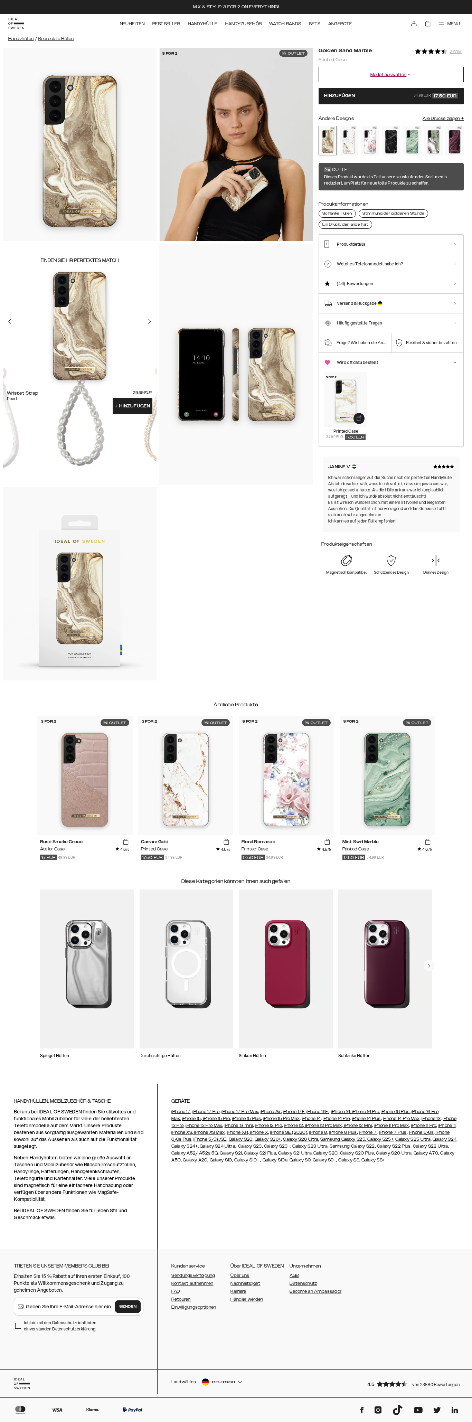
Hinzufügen (132, 406)
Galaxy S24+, (185, 1146)
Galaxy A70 (426, 1153)
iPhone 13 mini (239, 1125)
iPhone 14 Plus (366, 1118)
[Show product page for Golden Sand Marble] (328, 140)
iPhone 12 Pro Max (323, 1125)
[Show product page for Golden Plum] (454, 141)
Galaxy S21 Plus (260, 1153)
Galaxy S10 (221, 1160)
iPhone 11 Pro (423, 1125)
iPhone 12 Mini (357, 1125)
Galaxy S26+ (268, 1139)
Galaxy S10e (274, 1160)
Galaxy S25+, (380, 1139)
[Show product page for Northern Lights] (433, 141)
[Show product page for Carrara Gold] (349, 141)
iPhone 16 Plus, (395, 1111)
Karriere (238, 1291)
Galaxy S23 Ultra (310, 1146)
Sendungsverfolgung (193, 1275)
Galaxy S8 (348, 1160)
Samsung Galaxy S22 (352, 1146)
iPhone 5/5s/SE (209, 1139)
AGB (294, 1275)
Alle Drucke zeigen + (443, 118)
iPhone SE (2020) (288, 1132)
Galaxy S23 (249, 1146)
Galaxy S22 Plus (394, 1146)
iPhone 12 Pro (268, 1125)
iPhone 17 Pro (205, 1111)
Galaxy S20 (325, 1153)
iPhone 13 (431, 1118)
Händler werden (246, 1299)
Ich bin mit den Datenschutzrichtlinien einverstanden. (60, 1326)
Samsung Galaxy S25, (343, 1139)
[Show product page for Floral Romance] (370, 141)
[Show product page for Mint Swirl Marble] (412, 141)
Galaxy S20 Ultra (394, 1153)
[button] (413, 1384)
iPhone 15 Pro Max (281, 1118)
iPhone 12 (293, 1125)
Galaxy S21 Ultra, (295, 1153)
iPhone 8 (318, 1132)
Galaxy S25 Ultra (413, 1139)
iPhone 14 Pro (336, 1118)
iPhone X (258, 1132)
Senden (127, 1306)
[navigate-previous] (429, 965)
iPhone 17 (180, 1111)
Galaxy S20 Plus (357, 1153)
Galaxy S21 (231, 1153)
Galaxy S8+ (373, 1160)
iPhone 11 (447, 1125)
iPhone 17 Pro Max (239, 1111)
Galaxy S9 (300, 1160)
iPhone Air (271, 1111)
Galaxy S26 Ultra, (301, 1139)
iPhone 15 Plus (246, 1118)
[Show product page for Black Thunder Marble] (391, 141)
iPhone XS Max (209, 1132)
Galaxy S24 (444, 1139)
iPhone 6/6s (421, 1132)
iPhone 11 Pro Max (391, 1125)
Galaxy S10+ (246, 1160)
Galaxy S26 (241, 1139)
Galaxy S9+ (324, 1160)
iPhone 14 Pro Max (401, 1118)
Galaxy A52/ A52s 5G (194, 1153)
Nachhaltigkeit (245, 1283)
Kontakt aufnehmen (192, 1283)
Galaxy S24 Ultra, (218, 1146)
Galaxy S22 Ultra (430, 1146)
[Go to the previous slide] (10, 321)
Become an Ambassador (315, 1291)
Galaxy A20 (195, 1160)
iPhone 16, (341, 1111)
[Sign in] (414, 23)
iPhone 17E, (294, 1111)
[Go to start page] (16, 23)
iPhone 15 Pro (216, 1118)
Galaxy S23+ (277, 1146)
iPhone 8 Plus (343, 1132)
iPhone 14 (311, 1118)
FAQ (175, 1291)
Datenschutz (303, 1283)
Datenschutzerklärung (73, 1329)
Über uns (239, 1275)
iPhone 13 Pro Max (204, 1125)
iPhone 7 (368, 1132)
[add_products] (359, 418)
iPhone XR (237, 1132)
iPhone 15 (191, 1118)
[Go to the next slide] (150, 321)
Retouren (180, 1299)
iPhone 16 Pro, (366, 1111)
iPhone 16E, (317, 1111)
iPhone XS (181, 1132)
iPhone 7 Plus (393, 1132)
